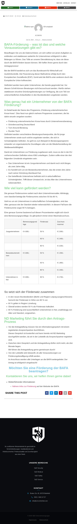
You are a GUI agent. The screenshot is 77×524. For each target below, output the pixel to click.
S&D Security (38, 468)
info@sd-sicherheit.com (40, 501)
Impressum (32, 520)
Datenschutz (44, 520)
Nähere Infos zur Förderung (24, 386)
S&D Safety (38, 476)
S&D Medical (38, 472)
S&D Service (38, 479)
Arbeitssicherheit (30, 16)
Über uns (59, 3)
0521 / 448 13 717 (40, 497)
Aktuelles (66, 3)
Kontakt (73, 3)
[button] (47, 393)
